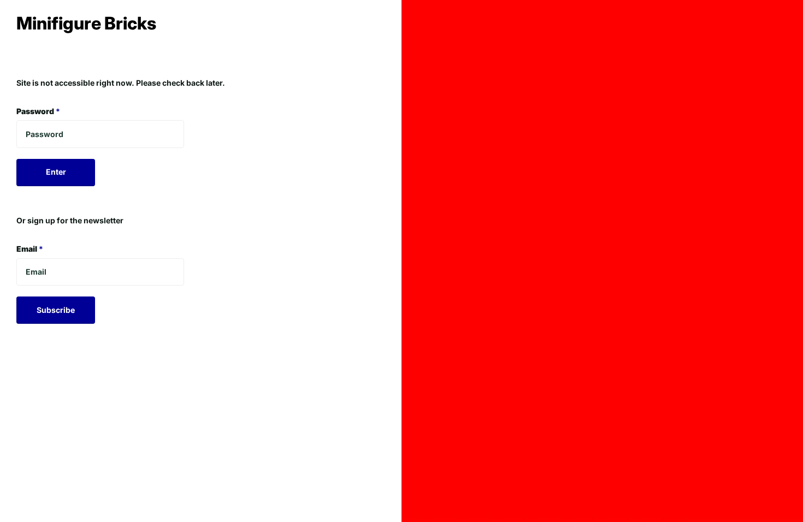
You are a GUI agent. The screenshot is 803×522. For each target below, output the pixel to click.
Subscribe (56, 310)
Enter (56, 171)
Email (29, 248)
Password (38, 111)
